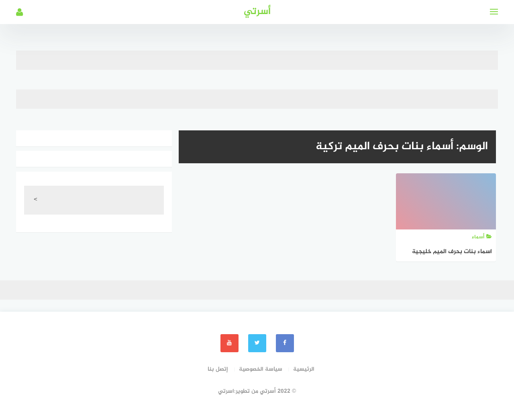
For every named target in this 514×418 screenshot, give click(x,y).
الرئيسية (303, 369)
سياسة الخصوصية (260, 369)
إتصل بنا (218, 369)
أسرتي (257, 12)
